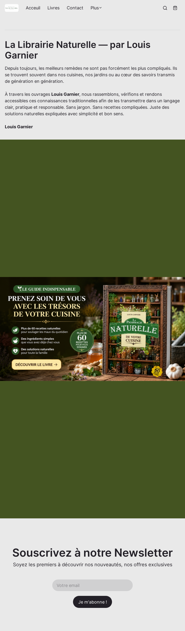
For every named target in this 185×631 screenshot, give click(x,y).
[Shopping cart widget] (175, 8)
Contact (75, 8)
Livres (53, 8)
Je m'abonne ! (92, 602)
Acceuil (33, 8)
